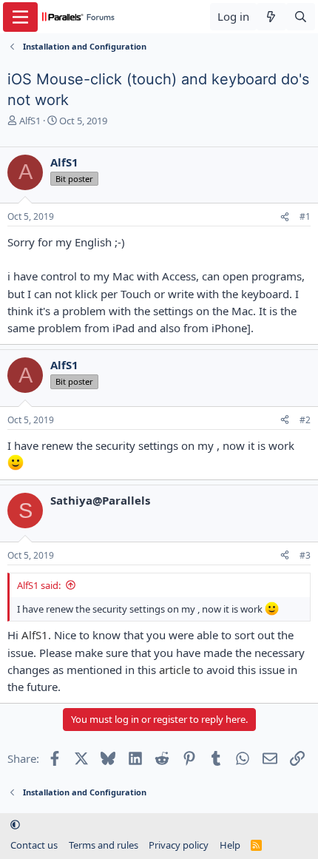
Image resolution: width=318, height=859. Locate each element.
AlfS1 (30, 120)
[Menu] (20, 17)
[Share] (284, 217)
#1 (305, 216)
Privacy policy (179, 845)
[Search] (300, 16)
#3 (305, 555)
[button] (15, 824)
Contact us (34, 845)
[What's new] (271, 16)
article (174, 669)
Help (230, 845)
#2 (305, 420)
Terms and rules (103, 845)
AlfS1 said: (39, 585)
